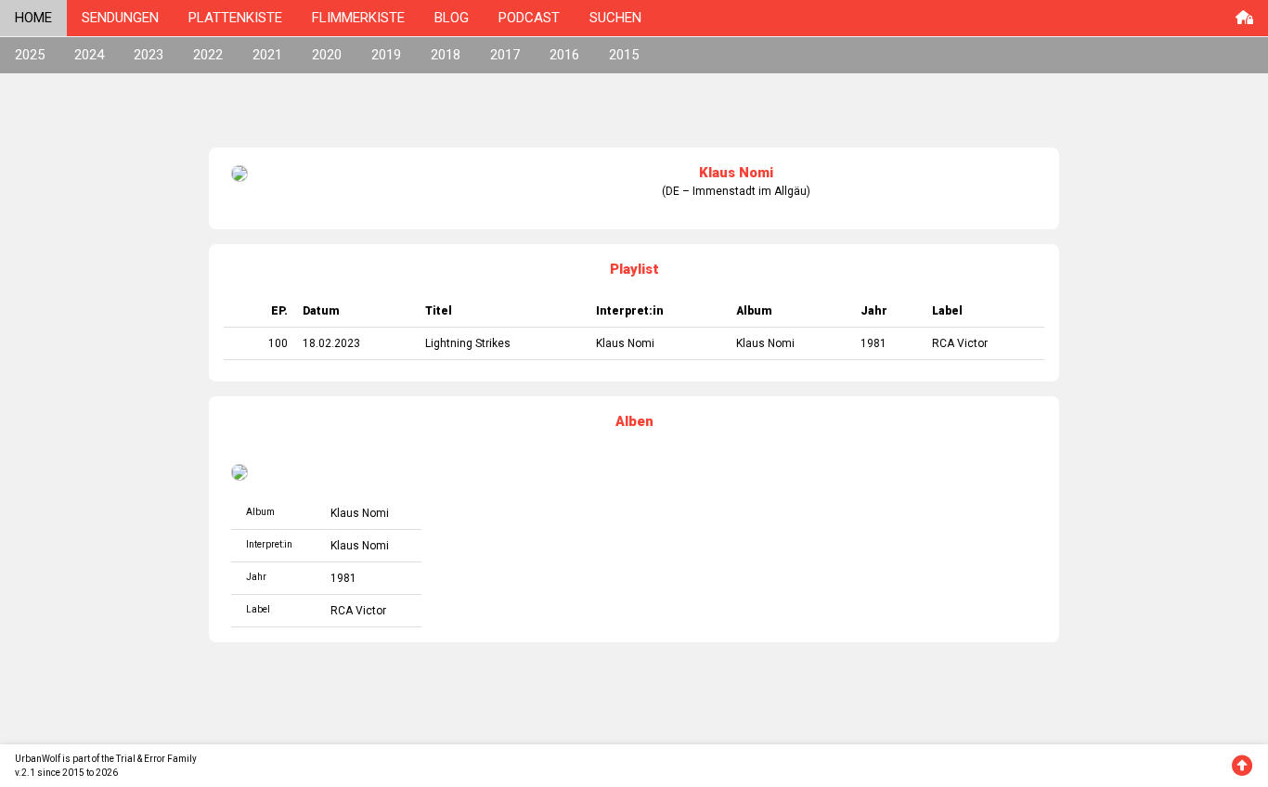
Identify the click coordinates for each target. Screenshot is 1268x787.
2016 (564, 54)
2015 (624, 54)
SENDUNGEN (120, 17)
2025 (30, 54)
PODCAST (529, 17)
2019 (386, 54)
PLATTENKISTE (235, 17)
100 (278, 343)
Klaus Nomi (625, 343)
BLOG (451, 17)
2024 (89, 54)
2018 (445, 54)
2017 (505, 54)
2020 (327, 54)
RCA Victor (960, 343)
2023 (148, 54)
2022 (208, 54)
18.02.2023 (331, 343)
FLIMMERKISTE (358, 17)
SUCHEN (615, 17)
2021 (267, 54)
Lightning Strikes (468, 343)
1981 (873, 343)
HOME (33, 17)
